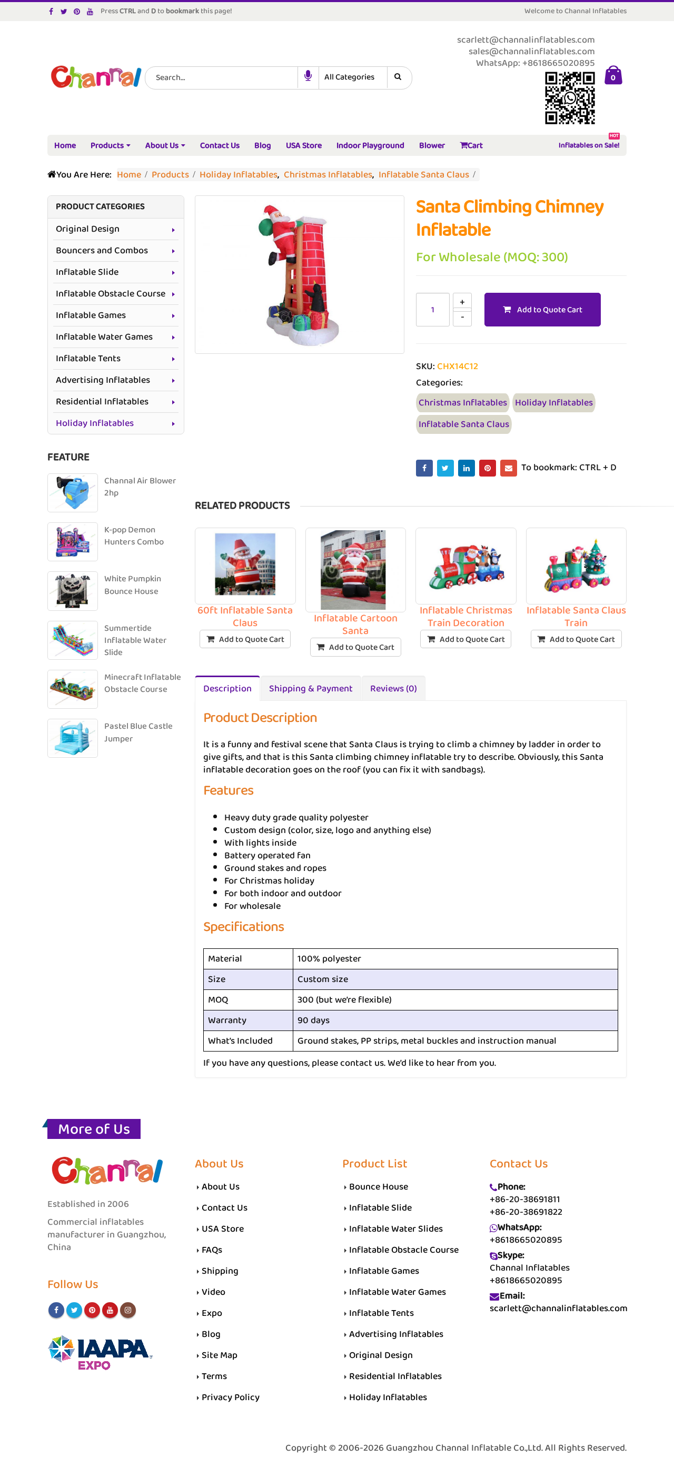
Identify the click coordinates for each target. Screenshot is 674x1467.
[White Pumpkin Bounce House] (72, 590)
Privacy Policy (231, 1397)
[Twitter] (64, 11)
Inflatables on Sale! (589, 143)
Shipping (220, 1271)
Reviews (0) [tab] (393, 688)
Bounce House (378, 1186)
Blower (432, 145)
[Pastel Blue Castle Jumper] (72, 738)
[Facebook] (51, 11)
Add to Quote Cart (549, 310)
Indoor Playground (370, 145)
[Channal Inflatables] (94, 78)
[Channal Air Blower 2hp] (72, 492)
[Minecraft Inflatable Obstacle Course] (72, 689)
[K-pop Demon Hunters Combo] (72, 541)
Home (65, 145)
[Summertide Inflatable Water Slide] (72, 640)
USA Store (304, 145)
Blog (262, 145)
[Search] (400, 77)
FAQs (212, 1250)
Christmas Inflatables (463, 402)
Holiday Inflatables (554, 402)
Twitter (445, 468)
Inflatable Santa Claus (464, 424)
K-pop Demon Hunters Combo (134, 536)
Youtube (110, 1310)
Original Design (88, 229)
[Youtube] (90, 11)
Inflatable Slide (87, 272)
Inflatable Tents (88, 358)
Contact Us (220, 145)
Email (508, 468)
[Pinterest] (77, 11)
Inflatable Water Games (104, 337)
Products (107, 145)
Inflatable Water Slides (396, 1229)
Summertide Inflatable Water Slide (135, 640)
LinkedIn (466, 468)
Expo (212, 1313)
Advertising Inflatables (103, 380)
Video (213, 1292)
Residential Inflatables (102, 401)
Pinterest (487, 468)
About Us (162, 145)
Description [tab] (227, 688)
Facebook (424, 468)
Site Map (219, 1355)
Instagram (128, 1310)
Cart (475, 145)
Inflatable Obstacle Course (110, 293)
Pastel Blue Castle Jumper (138, 732)
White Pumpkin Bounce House (132, 585)
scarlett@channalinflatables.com (559, 1308)
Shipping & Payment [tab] (311, 688)
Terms (214, 1376)
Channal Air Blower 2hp (140, 487)
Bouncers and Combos (102, 250)
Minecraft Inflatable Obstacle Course (142, 683)
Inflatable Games (91, 315)
